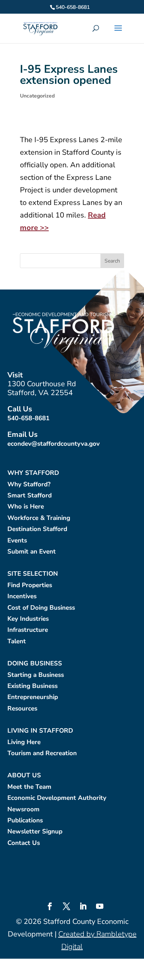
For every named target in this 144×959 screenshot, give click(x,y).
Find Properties (29, 585)
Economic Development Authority (56, 798)
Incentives (22, 596)
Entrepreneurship (32, 697)
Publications (25, 821)
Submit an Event (31, 552)
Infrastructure (27, 630)
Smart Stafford (29, 496)
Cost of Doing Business (41, 608)
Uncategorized (37, 95)
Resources (22, 709)
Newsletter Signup (34, 832)
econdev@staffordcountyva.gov (53, 443)
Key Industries (28, 619)
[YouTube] (99, 907)
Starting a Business (35, 675)
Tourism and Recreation (42, 753)
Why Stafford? (29, 485)
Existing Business (32, 686)
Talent (16, 641)
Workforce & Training (38, 518)
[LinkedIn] (83, 907)
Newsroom (23, 810)
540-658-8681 (28, 418)
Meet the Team (29, 787)
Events (17, 541)
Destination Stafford (37, 529)
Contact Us (23, 843)
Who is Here (25, 507)
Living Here (24, 742)
